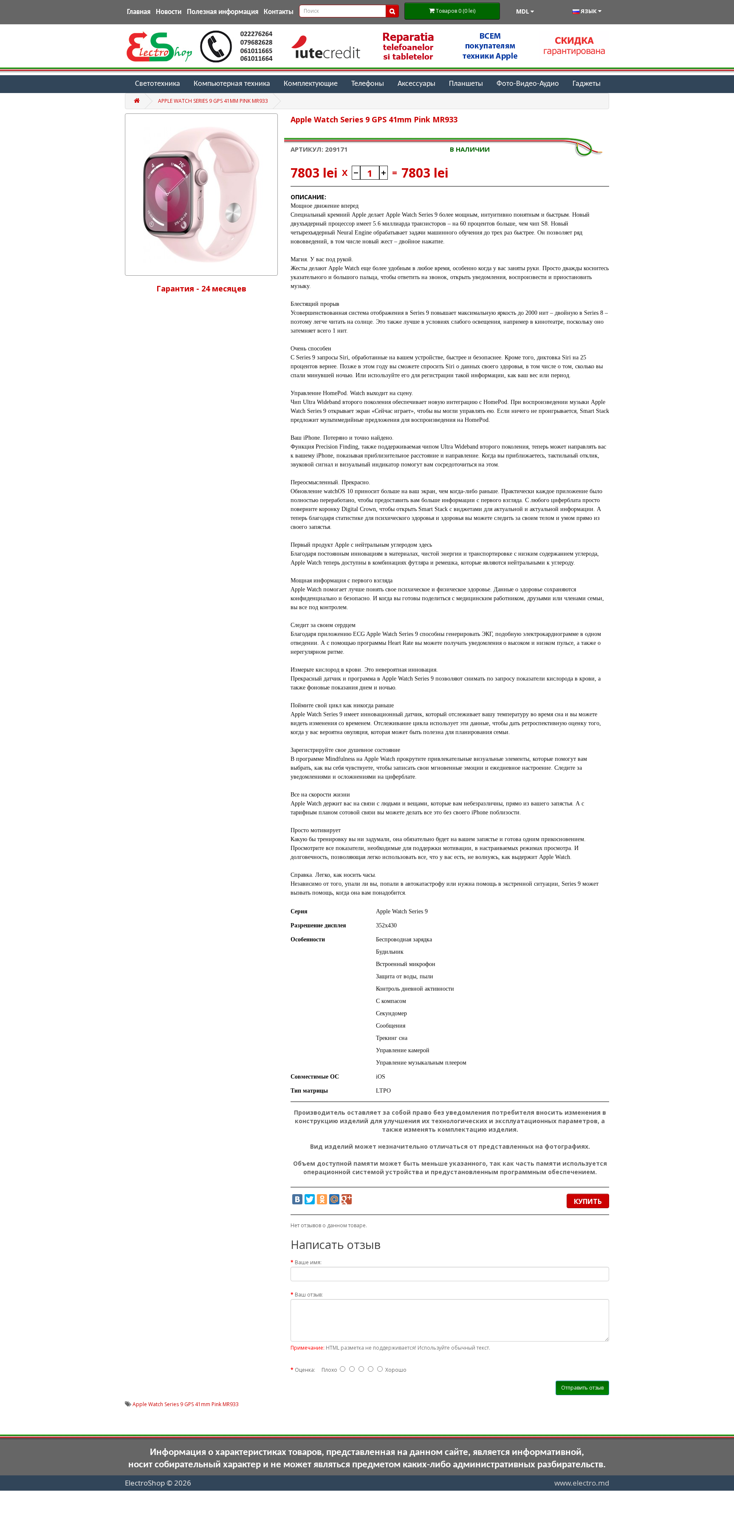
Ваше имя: (308, 1262)
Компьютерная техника (232, 84)
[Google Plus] (347, 1199)
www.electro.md (581, 1483)
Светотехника (157, 84)
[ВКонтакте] (297, 1199)
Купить (588, 1201)
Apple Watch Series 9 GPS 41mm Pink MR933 (213, 101)
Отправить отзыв (582, 1387)
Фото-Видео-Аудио (528, 84)
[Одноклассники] (322, 1199)
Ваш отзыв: (309, 1294)
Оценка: (305, 1369)
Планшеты (466, 84)
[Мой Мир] (334, 1199)
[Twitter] (310, 1199)
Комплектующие (311, 84)
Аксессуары (416, 84)
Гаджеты (587, 84)
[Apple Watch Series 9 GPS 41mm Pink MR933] (201, 194)
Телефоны (367, 84)
